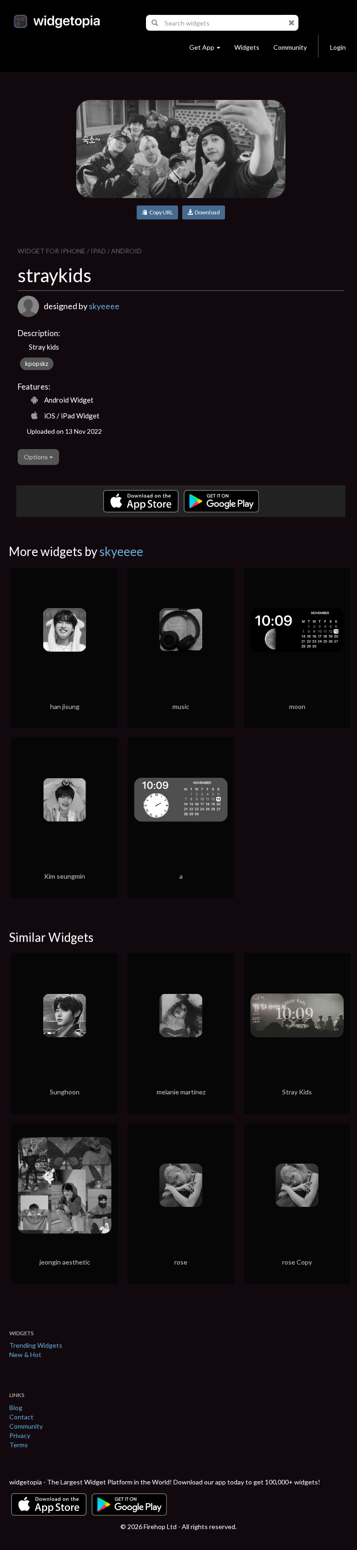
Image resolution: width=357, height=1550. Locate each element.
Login (338, 47)
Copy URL (160, 212)
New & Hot (25, 1354)
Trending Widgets (35, 1345)
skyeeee (104, 306)
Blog (15, 1407)
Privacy (19, 1435)
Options (36, 457)
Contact (21, 1417)
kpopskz (36, 363)
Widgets (246, 47)
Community (290, 47)
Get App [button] (201, 47)
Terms (18, 1445)
